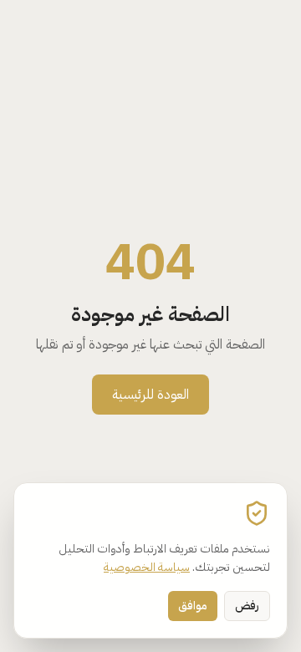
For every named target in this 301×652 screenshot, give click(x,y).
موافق (192, 605)
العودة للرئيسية (150, 395)
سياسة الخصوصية (147, 567)
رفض (247, 605)
